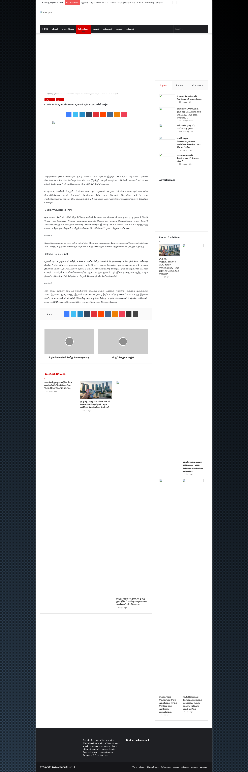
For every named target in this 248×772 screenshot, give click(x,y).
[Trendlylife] (46, 12)
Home (49, 94)
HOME (45, 29)
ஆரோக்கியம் (83, 29)
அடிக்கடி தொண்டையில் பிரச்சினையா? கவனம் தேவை (189, 97)
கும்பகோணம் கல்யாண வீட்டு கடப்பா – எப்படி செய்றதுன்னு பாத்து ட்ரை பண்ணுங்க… (114, 2)
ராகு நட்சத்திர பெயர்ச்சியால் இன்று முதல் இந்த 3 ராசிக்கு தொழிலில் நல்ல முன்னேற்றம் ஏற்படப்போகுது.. (131, 601)
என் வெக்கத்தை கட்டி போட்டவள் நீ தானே (186, 127)
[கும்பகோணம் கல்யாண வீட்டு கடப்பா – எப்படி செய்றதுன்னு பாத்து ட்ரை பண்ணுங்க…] (193, 351)
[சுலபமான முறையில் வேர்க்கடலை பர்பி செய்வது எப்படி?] (167, 159)
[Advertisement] (152, 14)
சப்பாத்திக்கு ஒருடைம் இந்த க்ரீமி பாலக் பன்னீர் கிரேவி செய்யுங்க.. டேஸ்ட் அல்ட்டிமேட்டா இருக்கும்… (58, 385)
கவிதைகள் (107, 29)
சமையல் (119, 29)
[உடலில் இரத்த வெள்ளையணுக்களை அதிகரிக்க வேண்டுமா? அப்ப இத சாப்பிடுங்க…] (167, 142)
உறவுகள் (96, 29)
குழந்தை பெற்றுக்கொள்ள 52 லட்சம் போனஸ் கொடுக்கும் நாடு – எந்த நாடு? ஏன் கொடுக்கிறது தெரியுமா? (95, 404)
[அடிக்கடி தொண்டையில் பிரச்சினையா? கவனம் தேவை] (167, 100)
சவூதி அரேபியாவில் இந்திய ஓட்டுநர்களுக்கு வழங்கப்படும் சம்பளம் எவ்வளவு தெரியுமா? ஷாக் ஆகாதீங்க (192, 702)
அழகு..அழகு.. (68, 29)
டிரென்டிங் (130, 29)
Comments (197, 85)
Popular (163, 85)
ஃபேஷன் (55, 29)
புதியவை (60, 100)
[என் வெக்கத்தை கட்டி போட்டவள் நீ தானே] (167, 129)
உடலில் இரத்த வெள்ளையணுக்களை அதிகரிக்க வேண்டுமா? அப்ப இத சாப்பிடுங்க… (189, 143)
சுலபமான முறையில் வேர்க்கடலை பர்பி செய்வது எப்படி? (188, 158)
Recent (179, 85)
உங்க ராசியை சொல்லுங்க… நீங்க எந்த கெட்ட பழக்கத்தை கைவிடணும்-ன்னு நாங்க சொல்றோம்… (189, 113)
